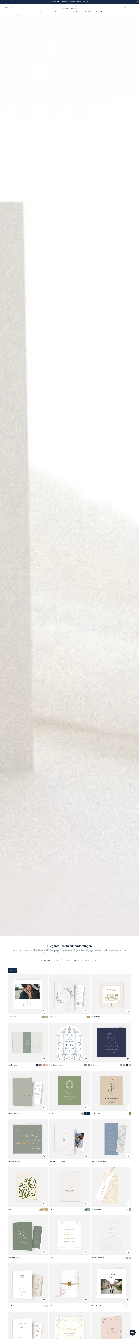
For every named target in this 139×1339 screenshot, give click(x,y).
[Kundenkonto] (125, 7)
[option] (40, 1017)
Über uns (8, 7)
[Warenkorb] (132, 7)
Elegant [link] (27, 15)
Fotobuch (38, 12)
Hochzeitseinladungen (19, 15)
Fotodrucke (88, 12)
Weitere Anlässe (76, 12)
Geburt (57, 12)
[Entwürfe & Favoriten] (128, 7)
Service (119, 7)
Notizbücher (99, 12)
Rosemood (10, 15)
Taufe (65, 12)
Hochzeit (47, 12)
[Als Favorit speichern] (44, 1011)
